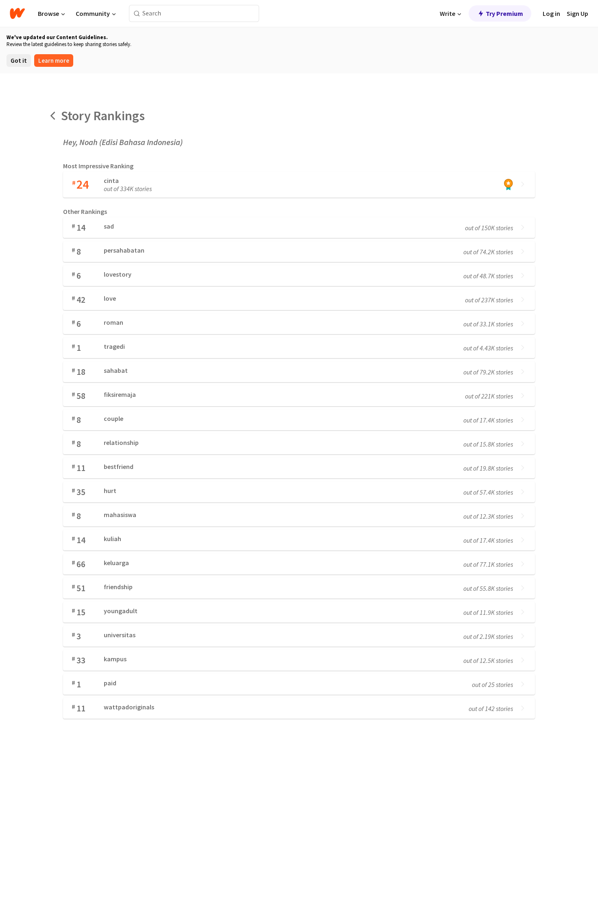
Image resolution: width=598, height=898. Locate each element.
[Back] (53, 116)
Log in (551, 13)
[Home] (17, 13)
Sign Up (577, 13)
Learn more (53, 60)
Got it (19, 60)
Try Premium (504, 13)
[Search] (137, 13)
